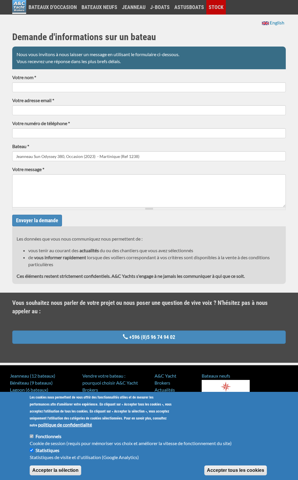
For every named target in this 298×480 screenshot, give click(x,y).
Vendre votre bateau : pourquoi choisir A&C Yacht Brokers (110, 382)
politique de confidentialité (65, 424)
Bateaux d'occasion (53, 7)
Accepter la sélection (55, 470)
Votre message (28, 169)
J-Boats (160, 7)
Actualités (165, 389)
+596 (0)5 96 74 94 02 (151, 337)
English (276, 22)
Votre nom (24, 77)
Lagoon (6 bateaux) (29, 389)
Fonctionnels (48, 436)
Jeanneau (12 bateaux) (32, 375)
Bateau (20, 146)
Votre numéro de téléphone (41, 123)
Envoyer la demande (37, 220)
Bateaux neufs (99, 7)
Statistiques (47, 450)
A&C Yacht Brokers (19, 14)
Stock (216, 7)
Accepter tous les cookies (235, 470)
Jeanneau (134, 7)
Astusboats (189, 7)
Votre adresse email (33, 100)
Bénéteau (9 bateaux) (31, 382)
